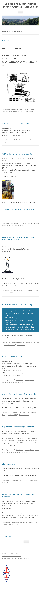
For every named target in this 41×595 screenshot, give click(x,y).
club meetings (8, 464)
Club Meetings (20, 109)
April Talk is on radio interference (16, 123)
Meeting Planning (30, 140)
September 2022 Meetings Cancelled (18, 426)
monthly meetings (30, 109)
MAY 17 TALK (8, 40)
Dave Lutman (29, 112)
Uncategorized (10, 112)
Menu (20, 12)
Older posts (6, 536)
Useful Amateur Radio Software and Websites (18, 495)
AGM (17, 412)
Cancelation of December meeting (17, 304)
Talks (3, 112)
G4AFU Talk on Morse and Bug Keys (18, 154)
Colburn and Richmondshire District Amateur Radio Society (20, 5)
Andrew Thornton (24, 415)
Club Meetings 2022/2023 (13, 356)
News (3, 142)
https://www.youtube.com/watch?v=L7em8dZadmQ (19, 209)
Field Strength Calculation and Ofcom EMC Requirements (18, 238)
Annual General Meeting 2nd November (19, 394)
